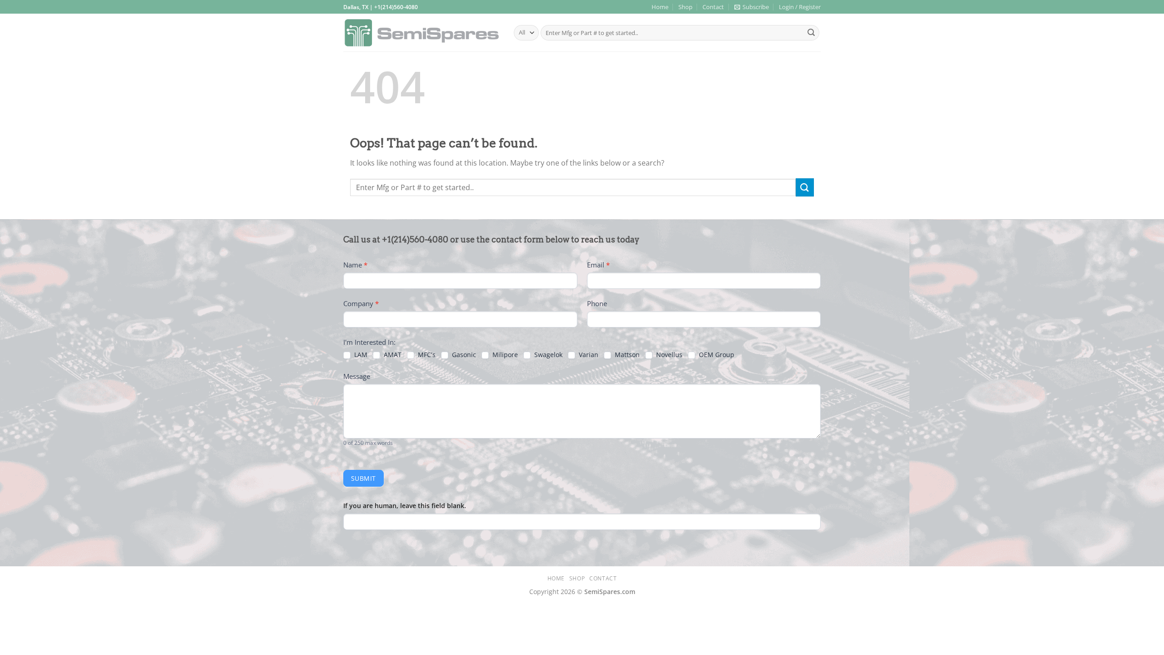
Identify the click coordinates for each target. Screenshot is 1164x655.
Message (356, 376)
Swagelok (547, 355)
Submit (363, 478)
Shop (685, 7)
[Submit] (811, 32)
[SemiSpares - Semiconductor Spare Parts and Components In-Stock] (421, 33)
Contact (713, 7)
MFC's (426, 355)
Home (660, 7)
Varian (587, 355)
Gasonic (463, 355)
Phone (597, 303)
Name (355, 264)
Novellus (668, 355)
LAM (359, 355)
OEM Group (715, 355)
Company (361, 303)
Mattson (626, 355)
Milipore (504, 355)
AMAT (391, 355)
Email (598, 264)
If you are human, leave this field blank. (404, 505)
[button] (751, 7)
